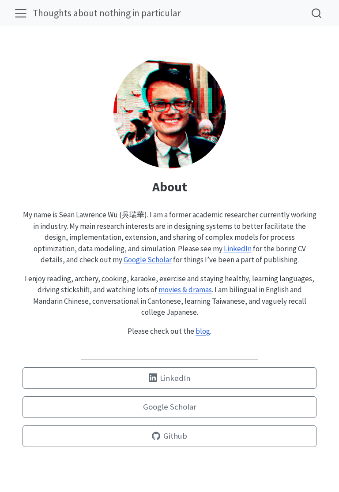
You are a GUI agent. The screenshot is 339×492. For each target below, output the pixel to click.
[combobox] (317, 13)
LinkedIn (238, 248)
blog (203, 331)
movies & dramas (185, 289)
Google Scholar (148, 260)
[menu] (20, 13)
